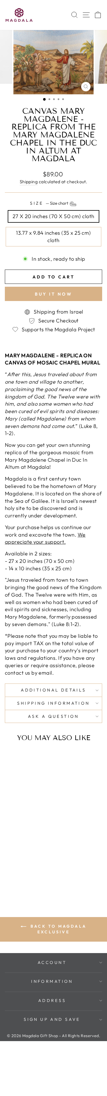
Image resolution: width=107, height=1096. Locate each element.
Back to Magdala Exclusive (57, 929)
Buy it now (53, 294)
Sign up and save (52, 1019)
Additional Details (53, 690)
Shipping (29, 181)
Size (49, 203)
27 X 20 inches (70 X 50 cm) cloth (53, 216)
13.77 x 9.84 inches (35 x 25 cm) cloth (53, 237)
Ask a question (53, 716)
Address (52, 1000)
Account (52, 962)
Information (52, 981)
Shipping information (53, 703)
